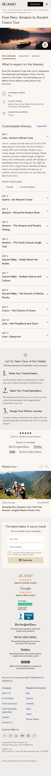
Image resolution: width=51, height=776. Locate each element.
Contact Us (7, 722)
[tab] (9, 56)
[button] (25, 162)
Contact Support (30, 761)
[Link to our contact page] (34, 735)
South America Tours (30, 10)
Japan (29, 714)
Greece (29, 698)
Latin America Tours (14, 10)
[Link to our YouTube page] (22, 735)
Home (4, 10)
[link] (25, 493)
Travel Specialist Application (9, 710)
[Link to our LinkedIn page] (16, 735)
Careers (5, 717)
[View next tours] (47, 466)
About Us (6, 693)
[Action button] (47, 4)
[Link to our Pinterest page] (28, 735)
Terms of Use (18, 761)
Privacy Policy (7, 761)
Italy (28, 693)
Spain (28, 708)
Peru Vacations (43, 10)
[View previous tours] (41, 466)
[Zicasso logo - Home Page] (9, 4)
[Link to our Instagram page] (10, 735)
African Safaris (32, 719)
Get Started (35, 4)
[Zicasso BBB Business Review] (25, 616)
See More (6, 84)
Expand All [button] (42, 126)
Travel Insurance (9, 703)
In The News (8, 698)
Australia (30, 703)
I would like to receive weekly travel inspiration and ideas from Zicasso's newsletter (26, 554)
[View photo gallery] (45, 45)
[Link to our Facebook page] (4, 735)
